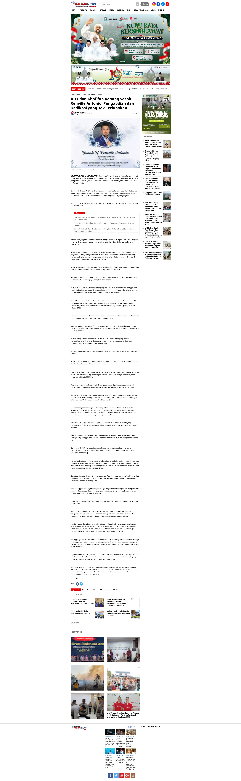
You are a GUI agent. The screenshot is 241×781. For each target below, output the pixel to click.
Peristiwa (99, 94)
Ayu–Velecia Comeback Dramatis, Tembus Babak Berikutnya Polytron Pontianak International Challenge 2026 (123, 715)
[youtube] (167, 4)
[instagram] (154, 4)
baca (135, 113)
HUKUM (111, 10)
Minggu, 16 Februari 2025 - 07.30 (83, 114)
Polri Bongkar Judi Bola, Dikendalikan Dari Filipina (80, 612)
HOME (74, 10)
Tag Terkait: (76, 590)
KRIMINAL (121, 10)
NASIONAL (83, 10)
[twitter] (163, 4)
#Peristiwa (116, 590)
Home (72, 94)
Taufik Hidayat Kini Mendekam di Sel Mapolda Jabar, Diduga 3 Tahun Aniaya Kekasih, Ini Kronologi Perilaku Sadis (153, 169)
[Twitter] (81, 584)
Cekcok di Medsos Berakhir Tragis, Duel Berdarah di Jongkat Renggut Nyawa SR (153, 245)
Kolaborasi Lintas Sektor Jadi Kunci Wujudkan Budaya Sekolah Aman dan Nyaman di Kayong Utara (152, 156)
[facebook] (158, 4)
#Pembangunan (105, 590)
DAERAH (103, 10)
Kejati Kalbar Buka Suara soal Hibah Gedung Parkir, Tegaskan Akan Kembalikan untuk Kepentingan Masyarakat (143, 89)
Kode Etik (150, 727)
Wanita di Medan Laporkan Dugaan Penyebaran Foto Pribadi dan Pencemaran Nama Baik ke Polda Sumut (152, 183)
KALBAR (92, 10)
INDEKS (161, 10)
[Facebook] (77, 584)
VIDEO (153, 10)
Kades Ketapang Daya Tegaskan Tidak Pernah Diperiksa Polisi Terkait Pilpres (82, 601)
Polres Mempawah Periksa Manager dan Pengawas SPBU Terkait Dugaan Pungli (153, 143)
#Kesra (95, 590)
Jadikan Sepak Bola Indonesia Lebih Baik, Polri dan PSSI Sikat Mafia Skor (118, 613)
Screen (145, 4)
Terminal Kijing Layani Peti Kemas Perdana (153, 193)
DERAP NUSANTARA (141, 10)
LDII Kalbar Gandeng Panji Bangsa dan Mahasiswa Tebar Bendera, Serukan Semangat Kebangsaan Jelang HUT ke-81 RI (153, 233)
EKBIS (129, 10)
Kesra (84, 94)
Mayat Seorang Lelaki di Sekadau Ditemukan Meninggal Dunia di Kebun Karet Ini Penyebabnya (116, 602)
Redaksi (142, 727)
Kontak (158, 727)
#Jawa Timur (86, 590)
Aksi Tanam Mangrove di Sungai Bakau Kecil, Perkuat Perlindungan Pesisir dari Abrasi (153, 255)
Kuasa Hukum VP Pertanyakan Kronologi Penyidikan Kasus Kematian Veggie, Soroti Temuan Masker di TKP (153, 219)
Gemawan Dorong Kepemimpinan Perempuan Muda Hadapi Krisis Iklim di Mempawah (153, 206)
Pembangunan (91, 94)
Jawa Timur (78, 94)
